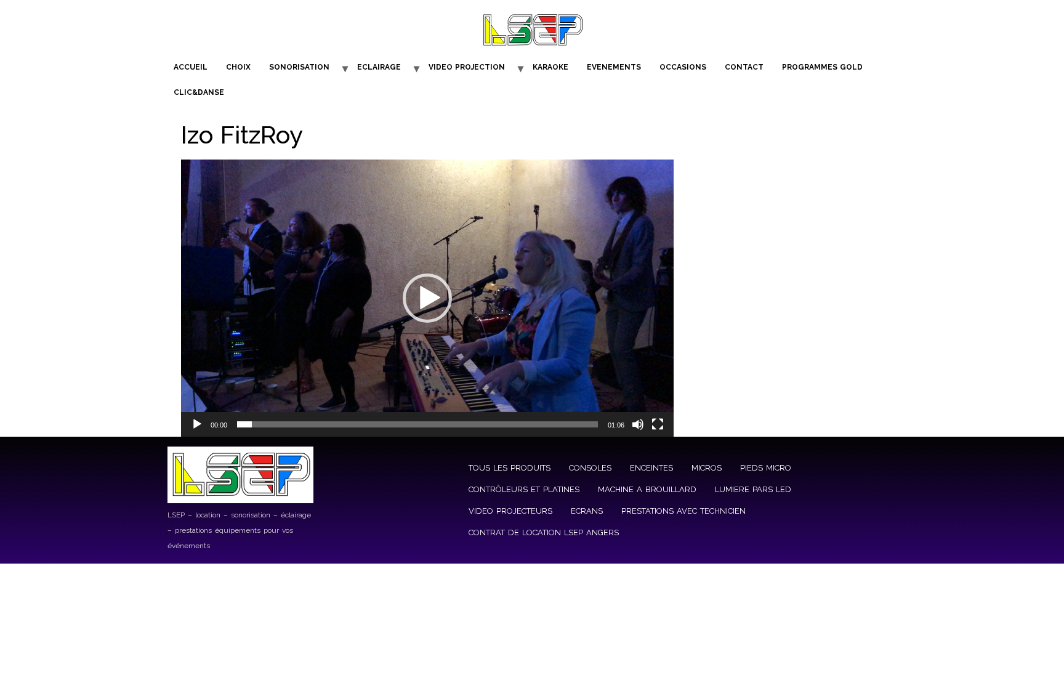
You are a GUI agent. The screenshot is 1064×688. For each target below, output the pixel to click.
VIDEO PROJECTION (467, 67)
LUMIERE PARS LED (753, 489)
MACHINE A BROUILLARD (647, 489)
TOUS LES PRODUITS (509, 467)
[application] (427, 298)
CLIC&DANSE (199, 92)
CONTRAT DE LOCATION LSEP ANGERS (544, 532)
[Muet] (638, 424)
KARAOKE (550, 67)
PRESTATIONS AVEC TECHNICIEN (683, 511)
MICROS (706, 467)
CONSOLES (590, 467)
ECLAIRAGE (379, 67)
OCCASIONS (682, 67)
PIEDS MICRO (765, 467)
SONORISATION (299, 67)
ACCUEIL (191, 67)
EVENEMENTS (614, 67)
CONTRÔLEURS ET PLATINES (524, 489)
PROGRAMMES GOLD (822, 67)
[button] (427, 298)
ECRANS (587, 511)
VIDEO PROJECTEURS (510, 511)
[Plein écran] (657, 424)
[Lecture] (197, 424)
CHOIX (238, 67)
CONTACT (744, 67)
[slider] (417, 424)
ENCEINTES (651, 467)
